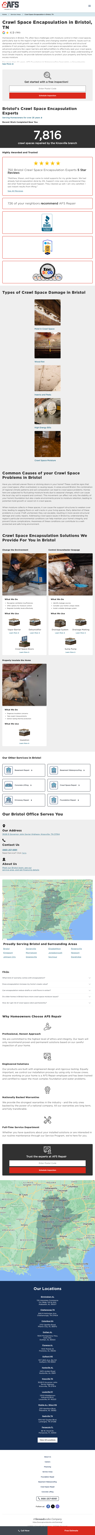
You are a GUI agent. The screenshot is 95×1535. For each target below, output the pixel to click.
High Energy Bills (43, 427)
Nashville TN (47, 1416)
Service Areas (16, 14)
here (24, 853)
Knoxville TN (47, 1379)
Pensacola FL (47, 1427)
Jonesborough (55, 953)
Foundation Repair (47, 1477)
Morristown (31, 953)
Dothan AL (47, 1332)
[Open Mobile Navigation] (89, 6)
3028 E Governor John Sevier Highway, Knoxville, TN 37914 (31, 834)
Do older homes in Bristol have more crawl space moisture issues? (30, 997)
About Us (47, 1457)
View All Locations (47, 1440)
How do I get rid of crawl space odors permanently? (24, 1003)
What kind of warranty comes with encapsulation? (23, 978)
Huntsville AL (47, 1368)
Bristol (6, 949)
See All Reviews (15, 191)
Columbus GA (47, 1321)
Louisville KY (47, 1392)
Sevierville (31, 949)
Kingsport (8, 953)
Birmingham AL (47, 1297)
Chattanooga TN (47, 1310)
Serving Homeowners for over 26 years (21, 118)
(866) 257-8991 (9, 850)
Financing (47, 1467)
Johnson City (9, 957)
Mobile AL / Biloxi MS (47, 1405)
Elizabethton (54, 949)
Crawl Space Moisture (45, 460)
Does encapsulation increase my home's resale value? (25, 984)
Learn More (13, 633)
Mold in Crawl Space (44, 329)
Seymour (52, 957)
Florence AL (47, 1345)
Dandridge (76, 957)
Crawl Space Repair (48, 1487)
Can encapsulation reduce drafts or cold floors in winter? (26, 990)
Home (4, 14)
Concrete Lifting (47, 1492)
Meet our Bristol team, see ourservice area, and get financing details (20, 869)
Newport (75, 953)
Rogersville (76, 949)
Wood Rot (39, 362)
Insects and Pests (43, 395)
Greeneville (31, 957)
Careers (47, 1462)
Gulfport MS (47, 1356)
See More (7, 64)
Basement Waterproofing (47, 1482)
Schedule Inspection (47, 96)
